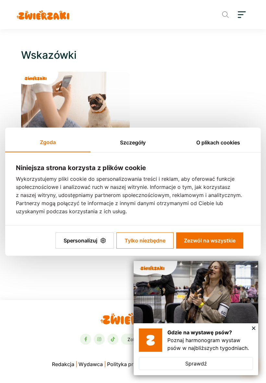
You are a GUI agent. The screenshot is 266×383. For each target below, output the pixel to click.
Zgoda (48, 142)
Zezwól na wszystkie (210, 240)
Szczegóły (133, 142)
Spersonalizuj (80, 240)
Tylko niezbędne (145, 240)
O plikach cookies (218, 142)
